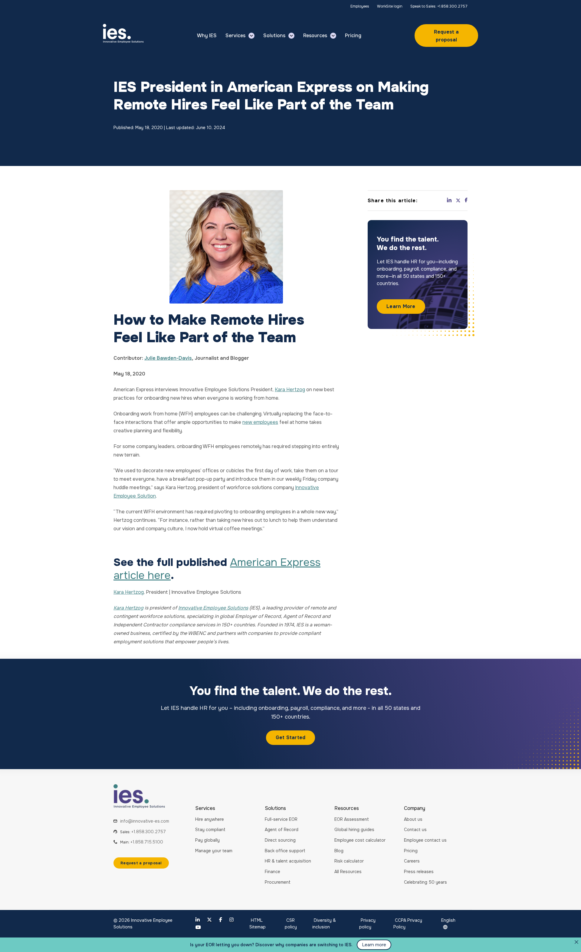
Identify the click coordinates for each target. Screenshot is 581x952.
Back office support (285, 850)
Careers (412, 861)
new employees (260, 422)
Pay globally (207, 840)
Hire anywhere (209, 819)
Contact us (415, 829)
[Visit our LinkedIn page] (197, 920)
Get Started (291, 737)
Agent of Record (281, 829)
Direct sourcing (280, 840)
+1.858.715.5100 (146, 842)
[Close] (576, 942)
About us (413, 819)
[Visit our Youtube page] (198, 927)
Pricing (411, 850)
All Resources (348, 871)
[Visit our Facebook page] (220, 920)
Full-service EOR (281, 819)
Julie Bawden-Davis (168, 358)
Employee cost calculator (360, 840)
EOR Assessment (351, 819)
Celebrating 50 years (425, 882)
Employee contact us (425, 840)
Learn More (400, 307)
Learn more (374, 945)
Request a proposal (446, 36)
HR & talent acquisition (288, 861)
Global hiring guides (354, 829)
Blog (338, 850)
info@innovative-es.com (144, 821)
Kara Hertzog (290, 389)
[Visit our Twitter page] (209, 920)
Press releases (419, 871)
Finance (272, 871)
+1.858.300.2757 (148, 831)
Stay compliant (210, 829)
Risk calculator (349, 861)
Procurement (277, 882)
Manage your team (213, 850)
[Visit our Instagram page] (231, 920)
